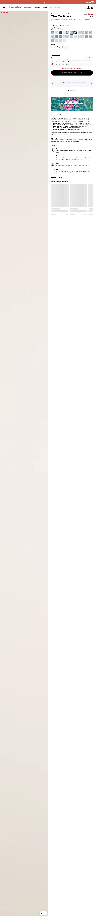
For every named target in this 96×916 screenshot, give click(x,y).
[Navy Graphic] (60, 33)
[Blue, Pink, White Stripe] (64, 33)
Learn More (72, 83)
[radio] (53, 33)
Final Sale (4, 12)
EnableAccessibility (90, 2)
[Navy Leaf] (53, 36)
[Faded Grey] (60, 36)
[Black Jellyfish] (64, 36)
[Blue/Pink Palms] (68, 33)
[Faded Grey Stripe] (72, 33)
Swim (45, 7)
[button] (28, 7)
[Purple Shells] (72, 36)
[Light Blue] (56, 40)
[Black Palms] (90, 36)
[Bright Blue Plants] (83, 33)
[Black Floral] (86, 33)
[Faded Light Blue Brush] (64, 40)
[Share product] (79, 90)
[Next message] (91, 83)
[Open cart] (92, 7)
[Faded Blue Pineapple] (83, 36)
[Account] (88, 7)
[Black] (86, 36)
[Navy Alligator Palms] (53, 40)
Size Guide (89, 57)
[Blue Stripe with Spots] (56, 33)
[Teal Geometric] (53, 33)
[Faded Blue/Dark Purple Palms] (56, 36)
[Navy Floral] (90, 33)
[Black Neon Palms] (75, 33)
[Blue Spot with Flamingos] (75, 36)
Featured (27, 7)
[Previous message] (53, 83)
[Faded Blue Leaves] (68, 36)
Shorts (37, 7)
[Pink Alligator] (79, 36)
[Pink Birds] (79, 33)
